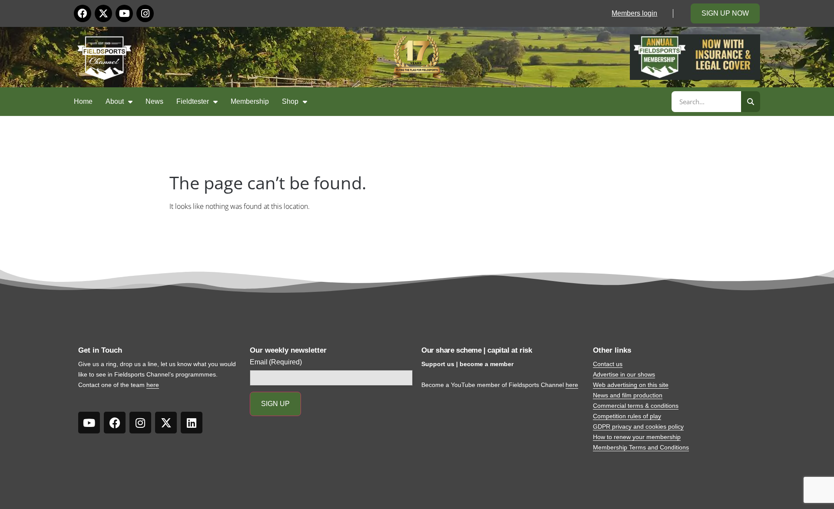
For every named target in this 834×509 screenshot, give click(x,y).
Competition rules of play (627, 416)
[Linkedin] (191, 422)
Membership (250, 101)
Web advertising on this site (631, 384)
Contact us (607, 363)
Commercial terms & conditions (635, 405)
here (152, 384)
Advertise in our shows (624, 374)
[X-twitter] (103, 13)
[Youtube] (124, 13)
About (115, 101)
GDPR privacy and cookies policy (638, 426)
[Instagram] (145, 13)
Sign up (275, 403)
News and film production (627, 395)
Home (83, 101)
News (154, 101)
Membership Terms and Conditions (641, 447)
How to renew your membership (637, 436)
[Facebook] (82, 13)
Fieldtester (192, 101)
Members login (634, 13)
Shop (290, 101)
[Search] (750, 101)
